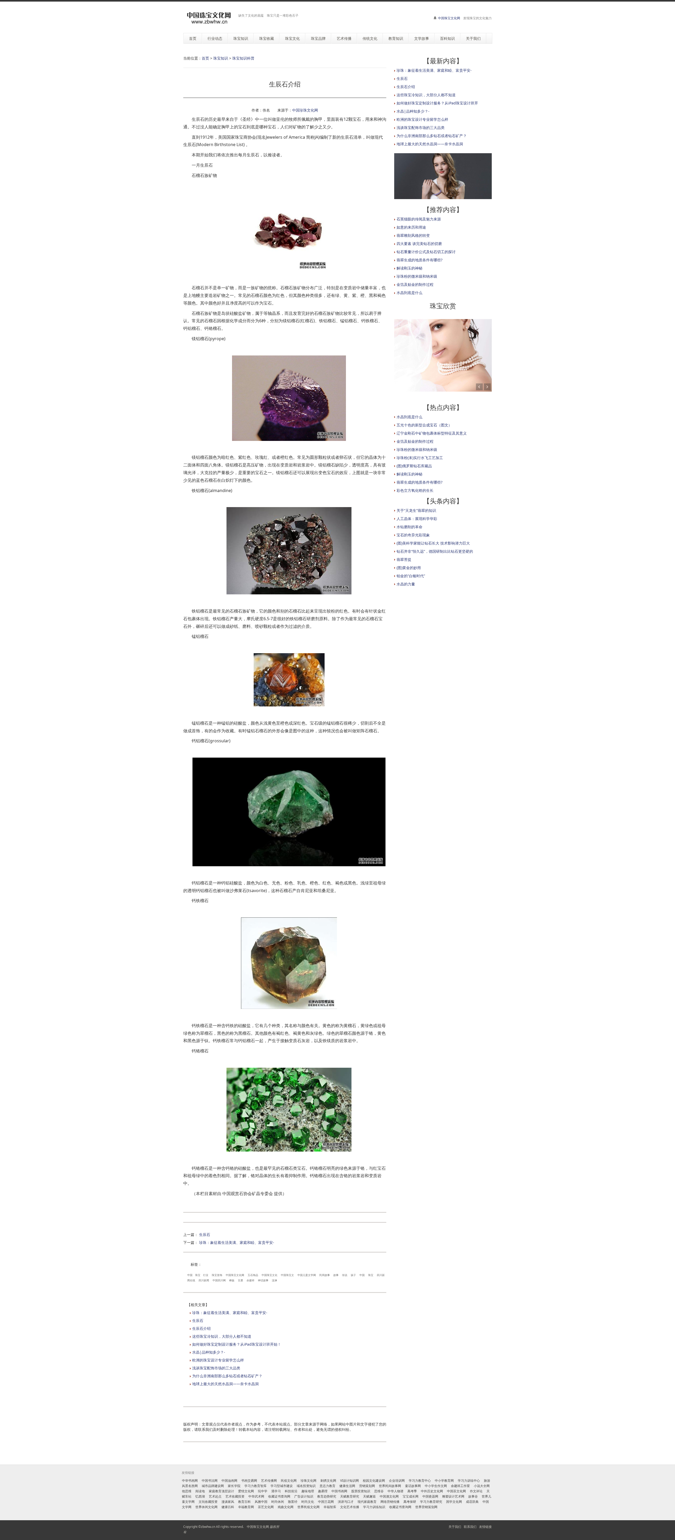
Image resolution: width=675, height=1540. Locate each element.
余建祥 (250, 1280)
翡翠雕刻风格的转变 (413, 235)
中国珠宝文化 (269, 1275)
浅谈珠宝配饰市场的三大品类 (216, 1367)
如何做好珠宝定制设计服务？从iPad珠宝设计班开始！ (236, 1344)
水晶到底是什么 (409, 292)
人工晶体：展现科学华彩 (417, 518)
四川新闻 (204, 1280)
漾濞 (274, 1280)
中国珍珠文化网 (305, 110)
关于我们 (455, 1526)
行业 (205, 1275)
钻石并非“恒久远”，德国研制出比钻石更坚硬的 (435, 551)
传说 (344, 1275)
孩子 (353, 1275)
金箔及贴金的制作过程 (415, 284)
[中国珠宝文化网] (208, 18)
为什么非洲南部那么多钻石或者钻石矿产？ (227, 1375)
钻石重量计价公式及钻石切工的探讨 (426, 251)
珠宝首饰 (217, 1275)
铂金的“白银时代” (411, 575)
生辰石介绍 (201, 1328)
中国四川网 (219, 1280)
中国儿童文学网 (306, 1275)
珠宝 (197, 1275)
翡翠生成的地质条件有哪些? (419, 259)
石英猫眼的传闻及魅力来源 (419, 219)
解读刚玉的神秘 (409, 268)
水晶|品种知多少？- (208, 1352)
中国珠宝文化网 (449, 18)
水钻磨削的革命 (409, 526)
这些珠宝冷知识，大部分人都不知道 (221, 1336)
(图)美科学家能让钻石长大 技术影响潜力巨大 (433, 543)
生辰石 (204, 1234)
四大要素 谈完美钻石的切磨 (419, 243)
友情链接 (485, 1526)
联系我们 (470, 1526)
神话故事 (263, 1280)
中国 (189, 1275)
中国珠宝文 (287, 1275)
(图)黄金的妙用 (409, 567)
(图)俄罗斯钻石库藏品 (414, 465)
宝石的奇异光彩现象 (413, 534)
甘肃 (240, 1280)
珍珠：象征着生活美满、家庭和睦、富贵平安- (236, 1242)
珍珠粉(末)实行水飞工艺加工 (420, 457)
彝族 (231, 1280)
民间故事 (324, 1275)
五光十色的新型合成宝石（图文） (424, 424)
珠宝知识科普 (243, 58)
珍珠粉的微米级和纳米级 (417, 276)
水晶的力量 (406, 583)
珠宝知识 (220, 58)
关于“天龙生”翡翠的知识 (416, 510)
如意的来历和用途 (411, 227)
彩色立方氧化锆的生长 (415, 490)
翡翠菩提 (404, 559)
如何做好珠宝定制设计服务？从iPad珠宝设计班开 (437, 102)
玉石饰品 (253, 1275)
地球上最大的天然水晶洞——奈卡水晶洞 (225, 1383)
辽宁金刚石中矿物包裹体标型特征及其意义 (432, 433)
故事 (336, 1275)
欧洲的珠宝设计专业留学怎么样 (218, 1360)
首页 (205, 58)
